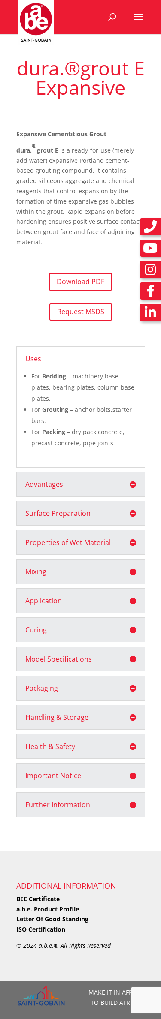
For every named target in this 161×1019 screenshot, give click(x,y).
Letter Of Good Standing (52, 919)
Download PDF (80, 281)
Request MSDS (80, 311)
